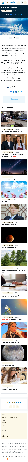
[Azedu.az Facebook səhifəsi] (10, 406)
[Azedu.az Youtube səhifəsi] (17, 406)
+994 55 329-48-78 (7, 427)
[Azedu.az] (8, 2)
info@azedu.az (6, 436)
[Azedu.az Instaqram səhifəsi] (14, 406)
